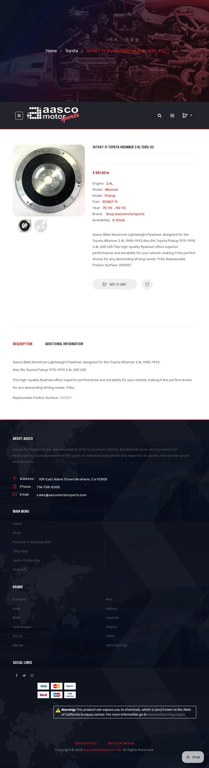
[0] (185, 115)
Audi (16, 608)
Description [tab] (22, 343)
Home (51, 50)
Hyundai (112, 618)
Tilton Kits (20, 551)
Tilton (110, 636)
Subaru (111, 608)
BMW (16, 618)
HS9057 (66, 398)
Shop (17, 533)
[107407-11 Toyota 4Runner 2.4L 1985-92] (24, 226)
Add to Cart (118, 284)
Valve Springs (116, 645)
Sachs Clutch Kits (26, 560)
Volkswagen (22, 627)
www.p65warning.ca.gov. (166, 714)
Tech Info (20, 569)
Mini (109, 599)
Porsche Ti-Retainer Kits (32, 542)
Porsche (19, 599)
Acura (17, 636)
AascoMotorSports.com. (103, 750)
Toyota (71, 50)
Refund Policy (86, 743)
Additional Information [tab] (64, 343)
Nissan (18, 645)
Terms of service (121, 743)
